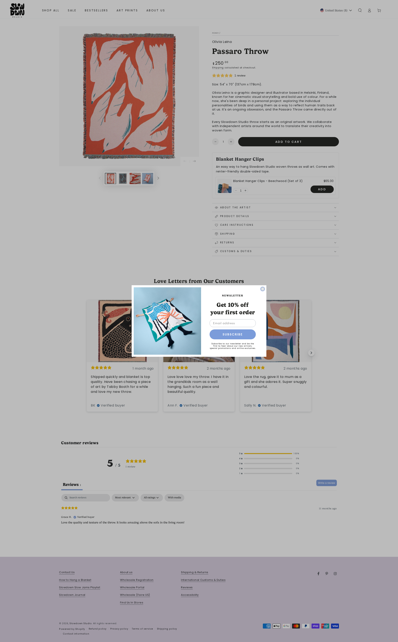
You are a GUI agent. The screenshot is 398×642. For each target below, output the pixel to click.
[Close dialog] (263, 289)
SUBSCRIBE (233, 334)
